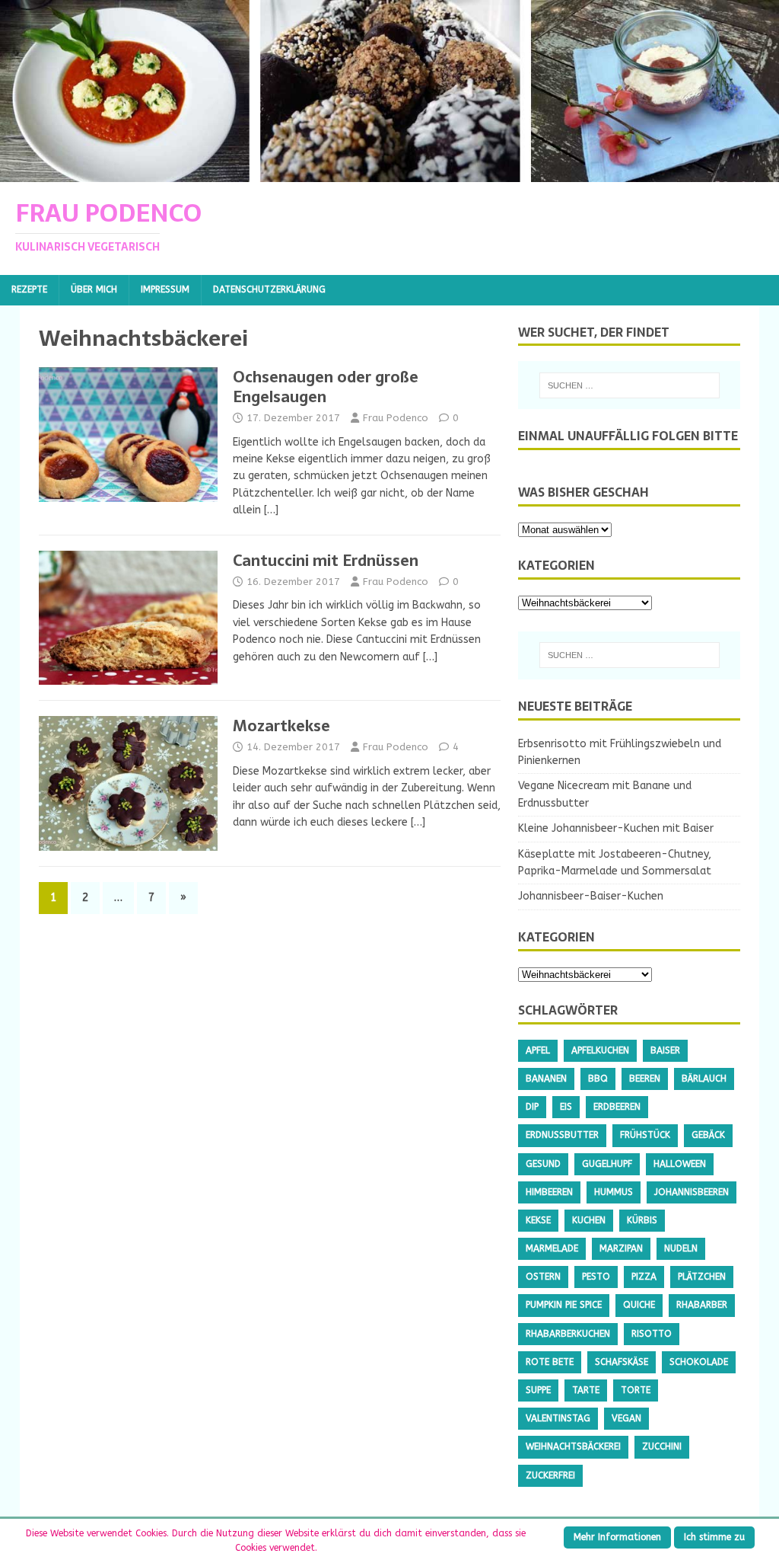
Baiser (665, 1050)
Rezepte (29, 289)
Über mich (94, 289)
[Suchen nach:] (629, 385)
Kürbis (642, 1220)
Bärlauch (704, 1078)
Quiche (639, 1304)
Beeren (644, 1078)
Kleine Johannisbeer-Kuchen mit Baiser (616, 828)
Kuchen (589, 1220)
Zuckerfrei (550, 1475)
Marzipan (621, 1248)
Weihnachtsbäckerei (573, 1446)
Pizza (644, 1276)
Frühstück (645, 1135)
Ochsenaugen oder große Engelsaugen (325, 387)
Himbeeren (549, 1192)
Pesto (596, 1276)
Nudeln (681, 1248)
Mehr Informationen (617, 1537)
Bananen (546, 1078)
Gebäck (708, 1135)
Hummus (613, 1192)
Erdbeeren (617, 1106)
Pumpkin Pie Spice (564, 1304)
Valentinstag (558, 1418)
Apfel (538, 1050)
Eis (566, 1106)
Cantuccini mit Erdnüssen (325, 560)
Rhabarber (701, 1304)
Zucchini (662, 1446)
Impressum (165, 289)
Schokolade (698, 1362)
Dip (532, 1106)
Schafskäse (621, 1362)
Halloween (679, 1164)
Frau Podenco (395, 418)
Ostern (543, 1276)
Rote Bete (550, 1362)
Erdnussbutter (562, 1135)
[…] (271, 509)
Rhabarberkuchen (568, 1333)
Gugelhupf (607, 1164)
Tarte (585, 1390)
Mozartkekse (281, 726)
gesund (543, 1164)
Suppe (538, 1390)
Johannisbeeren (691, 1192)
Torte (635, 1390)
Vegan (626, 1418)
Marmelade (552, 1248)
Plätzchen (702, 1276)
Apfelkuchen (600, 1050)
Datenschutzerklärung (269, 289)
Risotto (651, 1333)
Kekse (538, 1220)
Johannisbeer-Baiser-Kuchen (590, 896)
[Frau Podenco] (389, 173)
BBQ (598, 1078)
